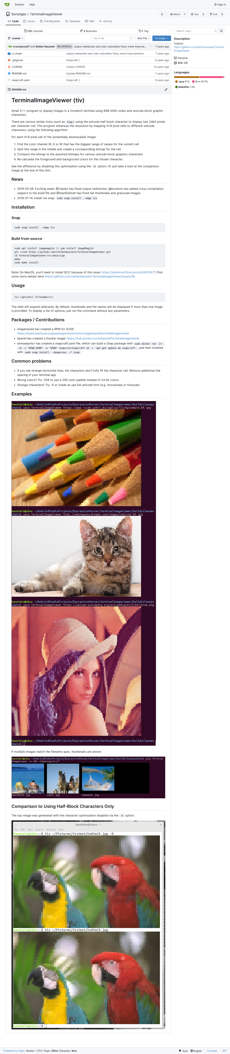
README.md (19, 73)
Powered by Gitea (14, 1050)
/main (17, 53)
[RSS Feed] (162, 14)
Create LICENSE (75, 66)
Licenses (212, 1050)
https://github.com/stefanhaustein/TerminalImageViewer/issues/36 (90, 276)
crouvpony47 (21, 46)
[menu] (183, 1050)
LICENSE (17, 66)
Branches (90, 31)
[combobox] (112, 38)
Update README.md (78, 73)
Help (32, 4)
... (151, 46)
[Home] (7, 4)
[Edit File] (166, 90)
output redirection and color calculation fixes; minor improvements (113, 46)
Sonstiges (18, 14)
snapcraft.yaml (20, 80)
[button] (175, 14)
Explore (19, 4)
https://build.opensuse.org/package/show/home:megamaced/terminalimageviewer (73, 333)
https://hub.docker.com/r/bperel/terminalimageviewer (103, 338)
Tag (145, 31)
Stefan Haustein (45, 46)
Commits (35, 31)
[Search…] (221, 31)
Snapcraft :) (73, 60)
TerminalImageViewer (46, 14)
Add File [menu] (142, 38)
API (224, 1050)
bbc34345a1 (64, 46)
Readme (183, 57)
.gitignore (17, 60)
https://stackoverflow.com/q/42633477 (128, 272)
